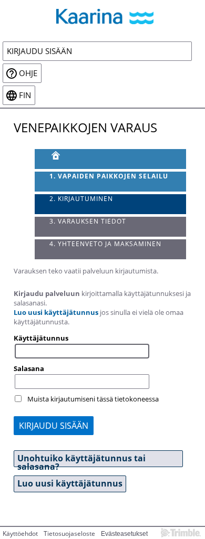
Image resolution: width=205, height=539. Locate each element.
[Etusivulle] (102, 16)
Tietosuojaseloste (69, 533)
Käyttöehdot (20, 533)
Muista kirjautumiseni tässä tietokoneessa (93, 399)
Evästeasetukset (124, 534)
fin (25, 95)
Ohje (28, 73)
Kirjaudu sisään (39, 51)
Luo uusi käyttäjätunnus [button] (69, 483)
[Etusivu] (111, 159)
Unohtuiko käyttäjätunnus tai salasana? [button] (81, 459)
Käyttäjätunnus (41, 338)
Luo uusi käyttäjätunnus (56, 312)
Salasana (29, 368)
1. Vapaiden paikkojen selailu (108, 176)
